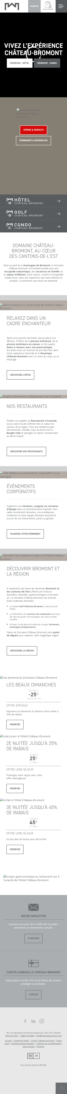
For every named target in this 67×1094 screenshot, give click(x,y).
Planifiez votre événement (25, 533)
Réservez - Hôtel (19, 63)
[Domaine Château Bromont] (11, 6)
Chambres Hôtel (21, 1040)
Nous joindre (29, 1046)
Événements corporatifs (34, 140)
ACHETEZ (33, 994)
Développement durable (22, 1043)
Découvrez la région (22, 650)
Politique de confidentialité (48, 1043)
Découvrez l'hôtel (20, 374)
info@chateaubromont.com (49, 1035)
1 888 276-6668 (27, 1035)
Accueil (8, 1040)
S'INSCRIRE (33, 938)
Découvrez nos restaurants (26, 451)
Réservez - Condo (47, 63)
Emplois (40, 1046)
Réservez (15, 724)
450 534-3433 (11, 1035)
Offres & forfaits (33, 129)
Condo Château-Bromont (42, 1040)
